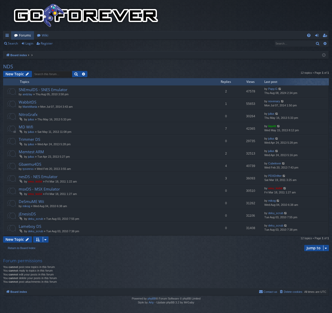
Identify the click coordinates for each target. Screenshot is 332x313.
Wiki (45, 35)
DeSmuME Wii (31, 201)
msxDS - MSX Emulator (39, 189)
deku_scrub (35, 218)
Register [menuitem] (326, 36)
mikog (26, 206)
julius (31, 119)
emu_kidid (35, 181)
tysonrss (28, 168)
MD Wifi (26, 126)
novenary (274, 101)
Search (13, 43)
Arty (151, 302)
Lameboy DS (30, 226)
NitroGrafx (28, 114)
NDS (8, 66)
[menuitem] (309, 35)
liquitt (272, 126)
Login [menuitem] (318, 36)
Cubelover (274, 163)
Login (29, 43)
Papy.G (273, 88)
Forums (25, 35)
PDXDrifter (275, 175)
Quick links (8, 36)
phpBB (152, 298)
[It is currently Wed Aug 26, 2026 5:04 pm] (324, 55)
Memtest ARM (31, 151)
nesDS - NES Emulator (38, 176)
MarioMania (30, 106)
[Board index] (86, 15)
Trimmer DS (29, 139)
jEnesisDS (27, 213)
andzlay (27, 94)
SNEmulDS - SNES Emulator (43, 89)
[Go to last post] (280, 89)
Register (47, 43)
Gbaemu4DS (30, 164)
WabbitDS (27, 102)
